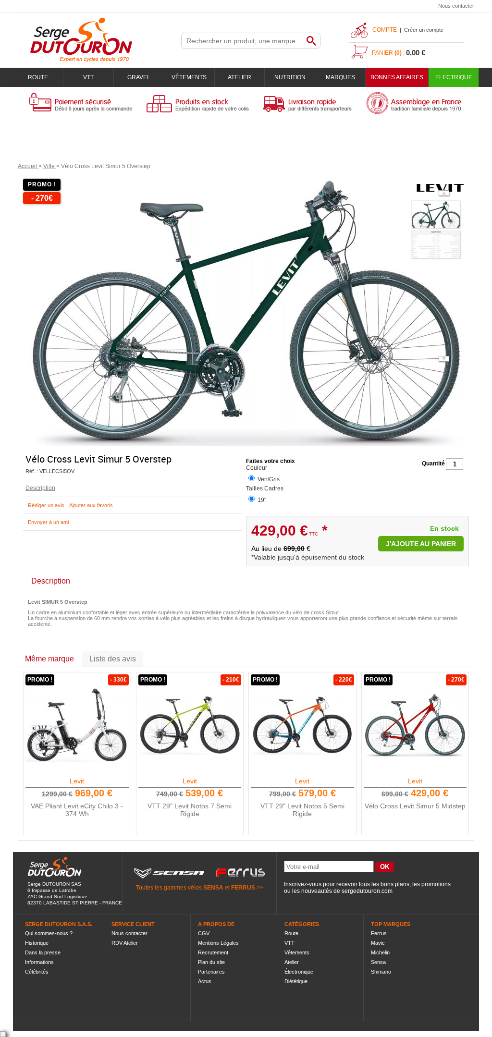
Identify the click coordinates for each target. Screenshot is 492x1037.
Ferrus (379, 933)
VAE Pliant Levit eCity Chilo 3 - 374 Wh (77, 809)
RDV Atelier (124, 943)
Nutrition (290, 77)
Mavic (378, 943)
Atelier (239, 77)
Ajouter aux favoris (91, 505)
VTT (88, 77)
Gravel (138, 77)
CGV (203, 933)
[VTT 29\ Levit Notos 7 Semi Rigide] (189, 724)
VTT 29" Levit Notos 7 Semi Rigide (190, 809)
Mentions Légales (218, 943)
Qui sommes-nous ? (49, 933)
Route (38, 77)
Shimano (381, 972)
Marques (340, 77)
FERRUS (243, 887)
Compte (384, 29)
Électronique (298, 972)
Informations (39, 962)
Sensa (378, 962)
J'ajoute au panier (421, 544)
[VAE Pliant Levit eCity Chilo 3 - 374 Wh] (76, 724)
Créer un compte (423, 30)
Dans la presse (43, 952)
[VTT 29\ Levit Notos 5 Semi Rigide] (302, 724)
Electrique (453, 77)
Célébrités (37, 972)
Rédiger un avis (46, 505)
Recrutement (213, 952)
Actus (204, 981)
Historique (37, 943)
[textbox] (242, 41)
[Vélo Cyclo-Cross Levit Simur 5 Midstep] (415, 724)
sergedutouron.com (367, 891)
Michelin (380, 952)
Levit (77, 781)
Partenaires (211, 972)
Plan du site (211, 962)
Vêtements (189, 77)
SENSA (213, 887)
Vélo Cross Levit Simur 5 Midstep (415, 806)
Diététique (296, 981)
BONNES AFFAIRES (396, 77)
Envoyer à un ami (48, 522)
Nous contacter (456, 6)
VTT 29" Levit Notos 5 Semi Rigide (302, 809)
